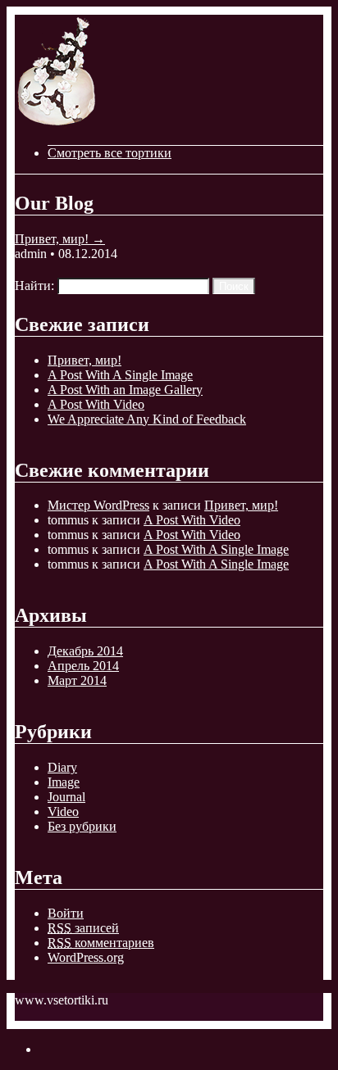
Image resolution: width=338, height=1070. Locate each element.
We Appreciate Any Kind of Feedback (147, 419)
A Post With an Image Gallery (125, 390)
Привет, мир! (60, 239)
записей (83, 928)
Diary (62, 767)
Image (64, 782)
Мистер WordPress (98, 505)
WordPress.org (86, 957)
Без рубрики (82, 826)
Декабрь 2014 (85, 651)
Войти (66, 913)
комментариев (101, 943)
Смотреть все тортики (109, 153)
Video (63, 811)
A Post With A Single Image (120, 375)
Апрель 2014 (83, 666)
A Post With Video (96, 404)
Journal (66, 797)
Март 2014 (77, 680)
